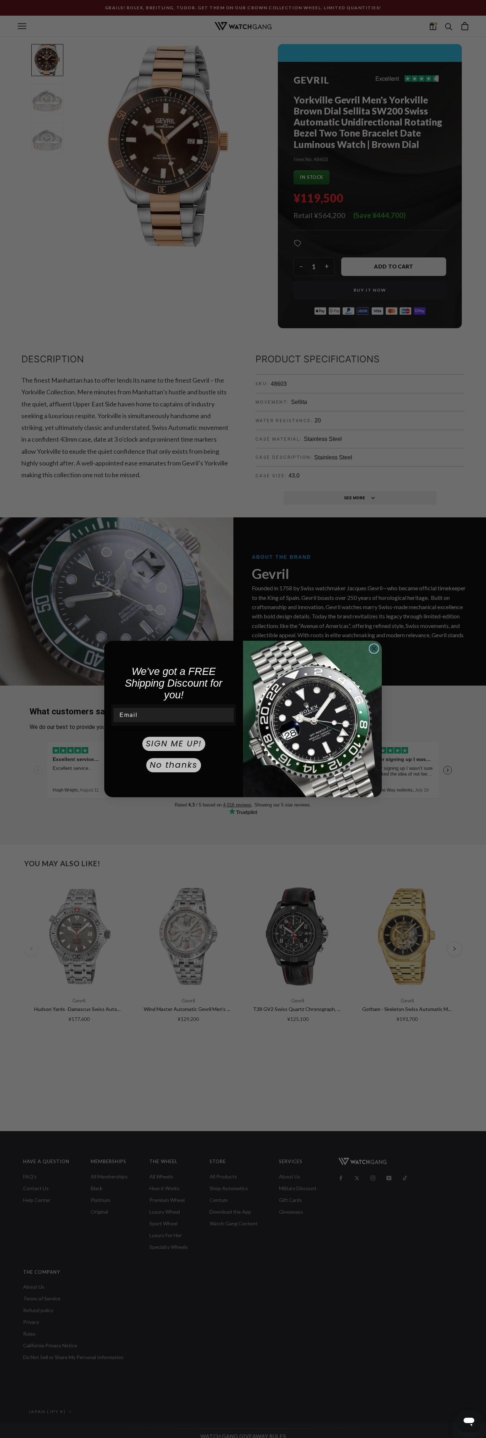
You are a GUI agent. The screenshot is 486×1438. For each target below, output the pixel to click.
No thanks (173, 765)
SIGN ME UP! (174, 743)
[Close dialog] (374, 648)
